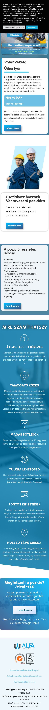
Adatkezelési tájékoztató (24, 682)
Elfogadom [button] (32, 27)
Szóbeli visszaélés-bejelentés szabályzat (24, 676)
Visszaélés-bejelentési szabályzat (24, 670)
